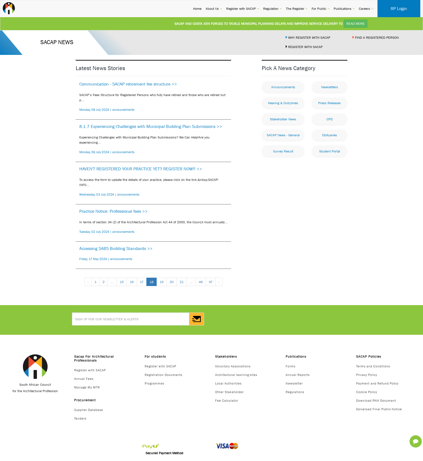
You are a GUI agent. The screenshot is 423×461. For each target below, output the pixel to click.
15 (122, 282)
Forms (290, 366)
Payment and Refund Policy (377, 383)
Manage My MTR (87, 387)
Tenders (80, 418)
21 (182, 282)
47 (210, 282)
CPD (330, 119)
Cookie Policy (366, 392)
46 (201, 282)
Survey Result (283, 151)
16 (132, 282)
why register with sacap (308, 37)
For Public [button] (320, 8)
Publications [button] (344, 8)
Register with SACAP (90, 370)
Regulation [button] (272, 8)
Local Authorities (228, 383)
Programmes (154, 383)
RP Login (399, 8)
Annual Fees (84, 379)
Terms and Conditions (373, 366)
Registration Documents (163, 375)
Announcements (283, 87)
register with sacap (305, 47)
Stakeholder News (283, 119)
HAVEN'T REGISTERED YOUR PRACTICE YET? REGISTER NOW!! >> (140, 168)
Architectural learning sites (236, 375)
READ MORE (355, 23)
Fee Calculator (226, 400)
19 (162, 282)
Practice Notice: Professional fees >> (113, 211)
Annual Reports (298, 375)
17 (141, 282)
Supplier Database (88, 410)
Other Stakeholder (229, 392)
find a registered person (376, 37)
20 (172, 282)
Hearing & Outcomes (283, 103)
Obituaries (329, 135)
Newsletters (329, 87)
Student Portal (329, 151)
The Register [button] (296, 8)
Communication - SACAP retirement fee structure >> (128, 84)
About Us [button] (214, 8)
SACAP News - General (283, 135)
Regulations (295, 392)
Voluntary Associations (233, 366)
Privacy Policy (366, 375)
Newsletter (294, 383)
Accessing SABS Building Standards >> (116, 248)
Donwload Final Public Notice (379, 409)
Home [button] (197, 8)
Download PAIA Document (376, 400)
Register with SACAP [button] (242, 8)
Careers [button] (366, 8)
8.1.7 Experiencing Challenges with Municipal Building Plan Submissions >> (150, 126)
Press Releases (329, 103)
